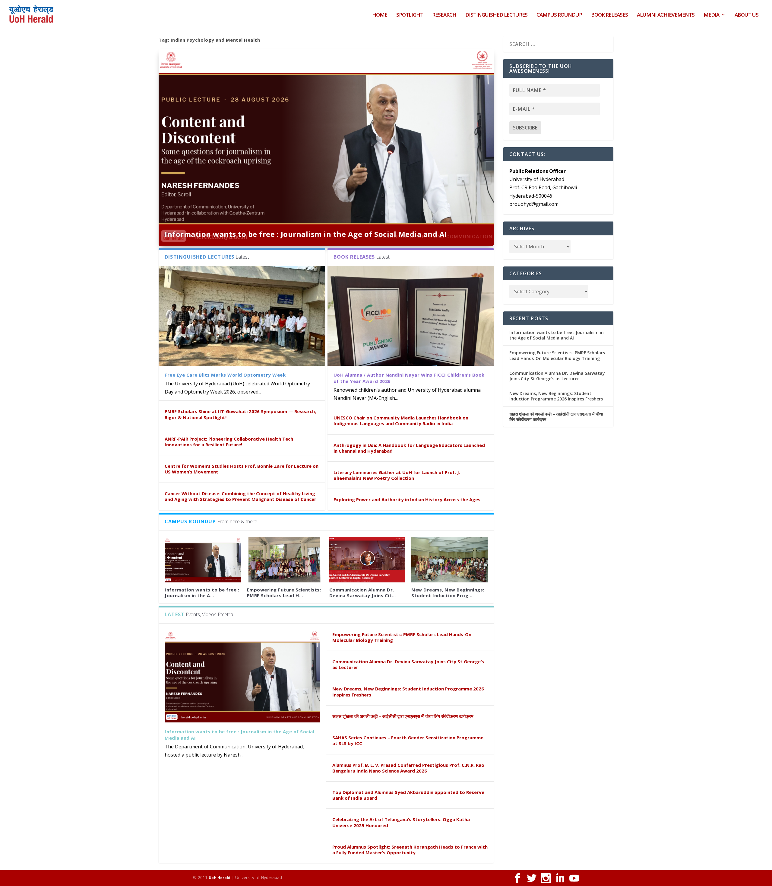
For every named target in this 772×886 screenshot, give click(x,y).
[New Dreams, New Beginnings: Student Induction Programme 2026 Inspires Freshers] (449, 560)
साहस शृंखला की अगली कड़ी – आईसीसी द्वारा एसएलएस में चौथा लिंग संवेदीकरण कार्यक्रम (402, 716)
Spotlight (409, 15)
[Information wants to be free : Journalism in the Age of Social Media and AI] (203, 560)
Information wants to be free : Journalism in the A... (202, 592)
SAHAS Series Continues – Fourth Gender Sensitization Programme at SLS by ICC (407, 740)
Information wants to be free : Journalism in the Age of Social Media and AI (306, 234)
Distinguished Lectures (496, 15)
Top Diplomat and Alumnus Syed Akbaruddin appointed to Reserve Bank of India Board (408, 795)
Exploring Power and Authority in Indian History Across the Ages (407, 499)
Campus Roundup (559, 15)
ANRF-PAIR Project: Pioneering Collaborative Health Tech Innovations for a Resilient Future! (229, 442)
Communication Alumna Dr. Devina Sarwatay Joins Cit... (362, 592)
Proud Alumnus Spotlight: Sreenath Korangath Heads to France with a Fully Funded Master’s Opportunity (410, 850)
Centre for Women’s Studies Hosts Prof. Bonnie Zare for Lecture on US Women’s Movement (241, 469)
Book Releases (609, 15)
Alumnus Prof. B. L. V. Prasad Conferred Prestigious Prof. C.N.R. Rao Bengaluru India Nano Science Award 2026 (408, 768)
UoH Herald (219, 877)
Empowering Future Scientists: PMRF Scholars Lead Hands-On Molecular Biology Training (401, 637)
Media (711, 15)
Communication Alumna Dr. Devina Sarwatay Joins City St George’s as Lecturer (408, 664)
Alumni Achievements (665, 15)
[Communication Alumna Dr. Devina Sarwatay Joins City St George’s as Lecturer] (367, 560)
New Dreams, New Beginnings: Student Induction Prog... (447, 592)
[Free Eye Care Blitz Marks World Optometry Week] (242, 316)
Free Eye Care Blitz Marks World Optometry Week (225, 375)
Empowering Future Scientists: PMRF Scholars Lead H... (284, 592)
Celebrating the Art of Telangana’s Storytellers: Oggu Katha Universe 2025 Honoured (401, 822)
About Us (746, 15)
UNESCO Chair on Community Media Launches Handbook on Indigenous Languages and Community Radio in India (401, 420)
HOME (379, 15)
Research (444, 15)
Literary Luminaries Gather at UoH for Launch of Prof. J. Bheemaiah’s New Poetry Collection (397, 475)
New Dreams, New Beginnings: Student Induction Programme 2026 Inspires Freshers (408, 691)
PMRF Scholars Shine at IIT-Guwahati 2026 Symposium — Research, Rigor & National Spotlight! (240, 414)
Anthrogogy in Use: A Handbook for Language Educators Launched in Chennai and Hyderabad (409, 448)
